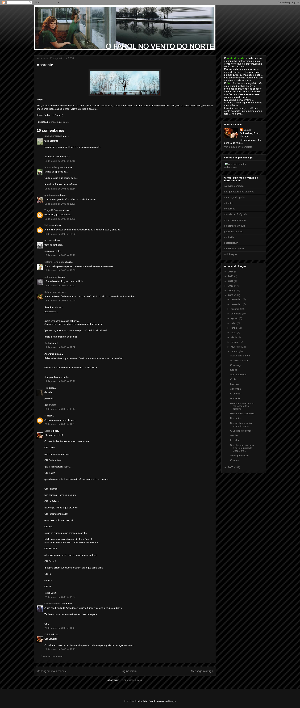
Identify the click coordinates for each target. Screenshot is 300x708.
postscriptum (231, 242)
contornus (229, 208)
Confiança (235, 365)
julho (234, 323)
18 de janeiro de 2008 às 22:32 (59, 285)
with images (230, 254)
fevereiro (236, 346)
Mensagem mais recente (52, 671)
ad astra (228, 203)
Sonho (233, 369)
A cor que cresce (239, 455)
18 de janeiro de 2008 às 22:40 (59, 300)
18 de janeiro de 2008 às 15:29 (59, 204)
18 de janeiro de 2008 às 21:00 (59, 234)
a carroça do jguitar (234, 197)
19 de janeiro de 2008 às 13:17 (59, 409)
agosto (235, 318)
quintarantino (51, 195)
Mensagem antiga (202, 671)
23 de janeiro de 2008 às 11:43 (59, 628)
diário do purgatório (235, 220)
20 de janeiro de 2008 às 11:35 (59, 424)
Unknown (49, 225)
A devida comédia (234, 185)
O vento (234, 460)
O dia (233, 379)
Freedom (235, 440)
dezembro (237, 299)
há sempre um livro (234, 225)
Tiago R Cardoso (53, 210)
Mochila (234, 384)
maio (234, 332)
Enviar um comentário (52, 656)
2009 (231, 290)
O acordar (235, 393)
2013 (231, 276)
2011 (231, 281)
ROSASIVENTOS (53, 136)
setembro (236, 313)
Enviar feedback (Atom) (131, 680)
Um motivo (236, 418)
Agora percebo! (238, 374)
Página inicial (128, 671)
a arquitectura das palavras (239, 191)
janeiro (235, 351)
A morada (235, 388)
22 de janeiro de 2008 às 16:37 (59, 597)
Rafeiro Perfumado (54, 262)
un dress (49, 240)
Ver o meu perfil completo (238, 146)
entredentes (50, 277)
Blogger (172, 701)
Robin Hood (50, 292)
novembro (237, 304)
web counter (231, 167)
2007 (231, 467)
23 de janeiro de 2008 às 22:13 (59, 649)
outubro (235, 308)
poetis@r (229, 237)
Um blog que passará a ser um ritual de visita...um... (242, 448)
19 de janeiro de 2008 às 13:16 (59, 381)
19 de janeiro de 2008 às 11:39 (59, 347)
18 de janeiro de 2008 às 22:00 (59, 270)
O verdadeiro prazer (241, 430)
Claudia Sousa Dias (54, 603)
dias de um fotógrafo (235, 214)
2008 (231, 295)
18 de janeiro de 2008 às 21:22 (59, 255)
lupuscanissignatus (54, 167)
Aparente (235, 398)
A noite (234, 435)
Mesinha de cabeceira (242, 413)
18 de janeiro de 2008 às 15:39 (59, 219)
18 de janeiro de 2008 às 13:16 (59, 161)
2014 (231, 271)
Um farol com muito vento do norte (241, 424)
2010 (231, 285)
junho (234, 327)
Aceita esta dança (240, 355)
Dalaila (48, 430)
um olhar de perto (234, 248)
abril (233, 337)
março (235, 342)
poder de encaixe (233, 231)
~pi (46, 388)
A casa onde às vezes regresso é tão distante (242, 406)
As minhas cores (239, 360)
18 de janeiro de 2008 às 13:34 (59, 188)
